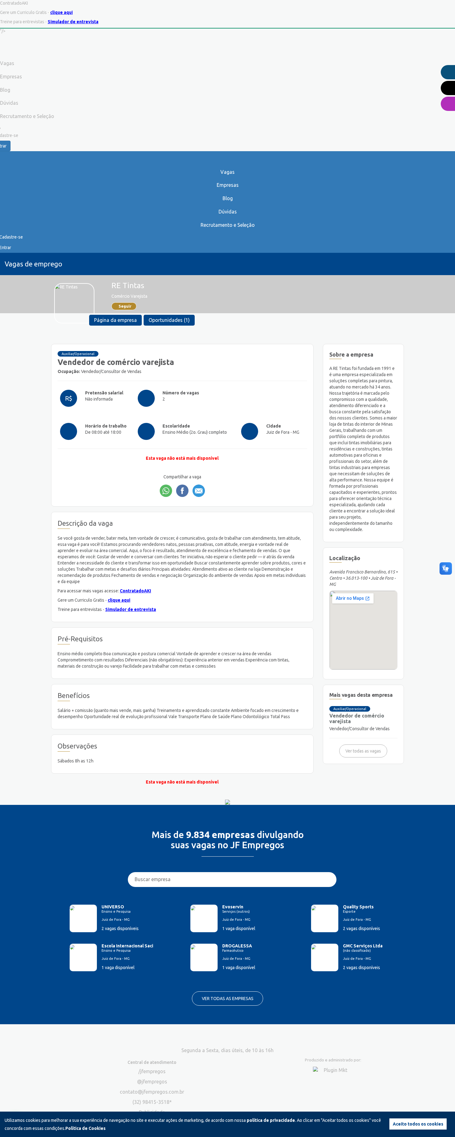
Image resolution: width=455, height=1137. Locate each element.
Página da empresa (115, 320)
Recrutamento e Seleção (228, 225)
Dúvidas (228, 211)
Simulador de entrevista (73, 21)
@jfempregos (152, 1081)
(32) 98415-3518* (152, 1102)
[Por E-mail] (199, 491)
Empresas (228, 185)
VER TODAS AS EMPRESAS (228, 998)
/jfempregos (152, 1071)
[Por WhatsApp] (166, 491)
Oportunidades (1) (169, 320)
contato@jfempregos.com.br (152, 1092)
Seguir (125, 306)
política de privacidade (271, 1120)
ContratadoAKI (135, 590)
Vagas (227, 172)
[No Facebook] (182, 491)
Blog (228, 198)
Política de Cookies (85, 1128)
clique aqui (61, 12)
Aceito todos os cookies (418, 1124)
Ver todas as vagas (363, 750)
